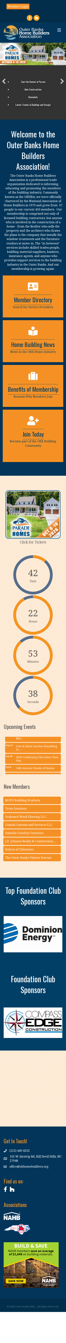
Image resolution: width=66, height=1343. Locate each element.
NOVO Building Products (22, 800)
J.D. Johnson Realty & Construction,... (30, 841)
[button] (4, 81)
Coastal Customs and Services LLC (28, 825)
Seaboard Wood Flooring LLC (25, 817)
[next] (53, 939)
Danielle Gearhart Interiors (24, 833)
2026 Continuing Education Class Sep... (37, 754)
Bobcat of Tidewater (19, 849)
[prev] (13, 939)
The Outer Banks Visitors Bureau (28, 858)
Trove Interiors (16, 808)
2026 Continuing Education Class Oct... (37, 772)
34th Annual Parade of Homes (35, 763)
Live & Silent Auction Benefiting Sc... (36, 743)
